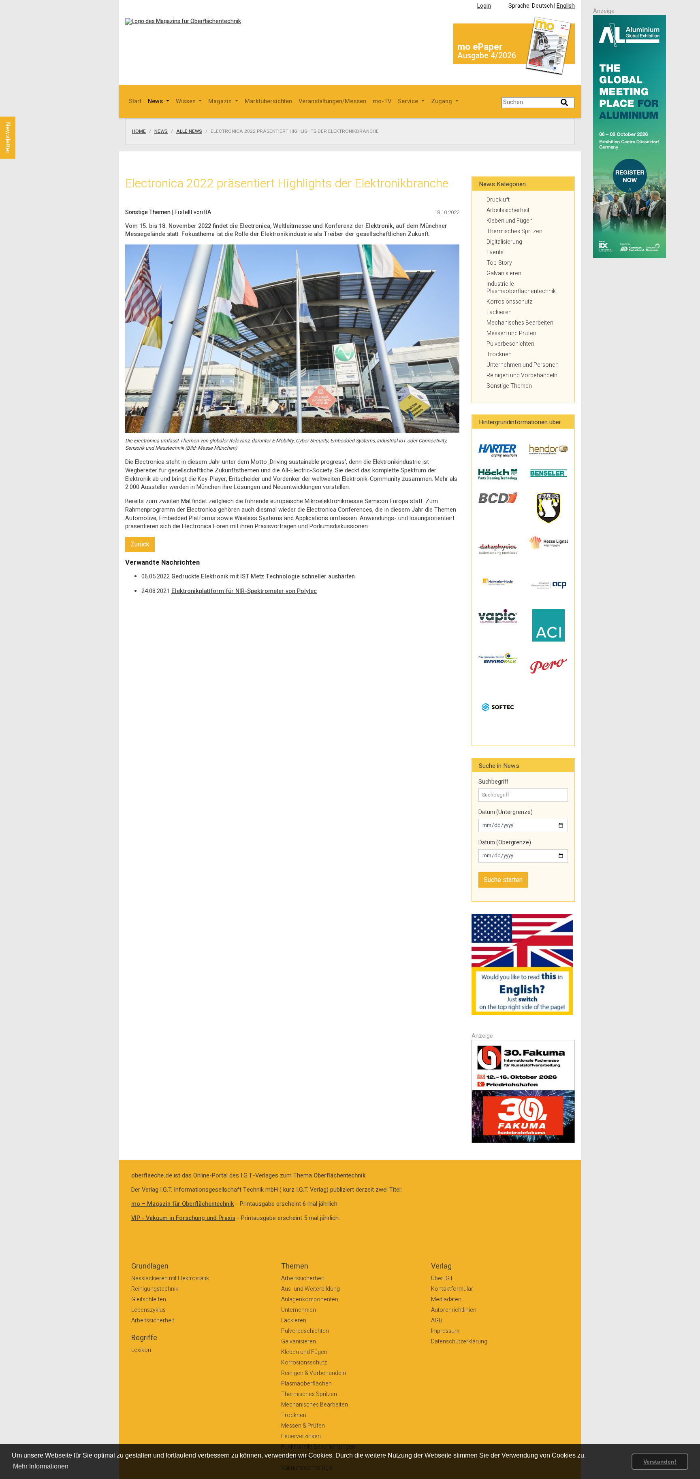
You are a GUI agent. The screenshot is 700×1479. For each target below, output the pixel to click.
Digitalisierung (504, 242)
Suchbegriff (493, 782)
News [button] (156, 101)
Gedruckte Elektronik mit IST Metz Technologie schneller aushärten (263, 576)
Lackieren (499, 312)
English (566, 6)
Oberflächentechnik (340, 1175)
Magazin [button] (220, 101)
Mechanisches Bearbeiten (520, 323)
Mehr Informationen (40, 1466)
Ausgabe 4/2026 (486, 56)
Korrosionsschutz (509, 302)
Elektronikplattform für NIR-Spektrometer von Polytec (244, 591)
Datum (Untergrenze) (505, 812)
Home (139, 131)
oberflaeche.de (151, 1175)
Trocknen (499, 354)
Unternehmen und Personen (523, 365)
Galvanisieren (504, 273)
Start (135, 101)
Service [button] (409, 101)
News (161, 131)
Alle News (189, 131)
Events (495, 252)
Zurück (139, 544)
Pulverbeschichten (510, 344)
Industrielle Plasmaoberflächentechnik (521, 287)
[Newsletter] (21, 109)
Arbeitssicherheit (508, 210)
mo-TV (382, 101)
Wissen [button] (186, 101)
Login (484, 6)
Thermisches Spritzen (514, 231)
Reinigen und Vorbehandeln (522, 375)
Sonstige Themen (509, 386)
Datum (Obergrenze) (504, 843)
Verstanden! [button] (660, 1461)
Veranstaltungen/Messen (332, 101)
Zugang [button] (442, 101)
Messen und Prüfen (511, 333)
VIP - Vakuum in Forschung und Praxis (183, 1218)
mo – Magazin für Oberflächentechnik (182, 1204)
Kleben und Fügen (510, 221)
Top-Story (499, 263)
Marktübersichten (268, 101)
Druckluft (498, 200)
